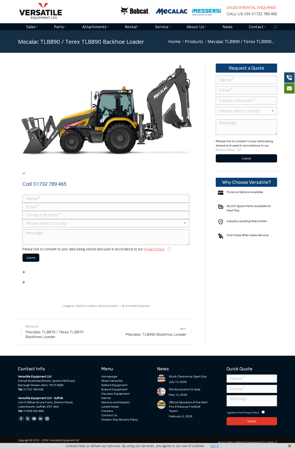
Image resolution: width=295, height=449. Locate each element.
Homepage (109, 376)
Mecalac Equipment (115, 393)
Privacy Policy (154, 249)
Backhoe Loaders (86, 306)
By (136, 306)
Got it (214, 446)
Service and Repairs (115, 402)
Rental (106, 398)
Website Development (249, 442)
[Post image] (161, 378)
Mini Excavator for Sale (184, 389)
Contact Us (109, 415)
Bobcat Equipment (114, 389)
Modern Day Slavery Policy (119, 419)
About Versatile (112, 380)
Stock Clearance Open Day (188, 376)
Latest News (110, 406)
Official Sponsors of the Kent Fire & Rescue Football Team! (188, 407)
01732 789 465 (50, 184)
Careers (107, 411)
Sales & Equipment (114, 385)
